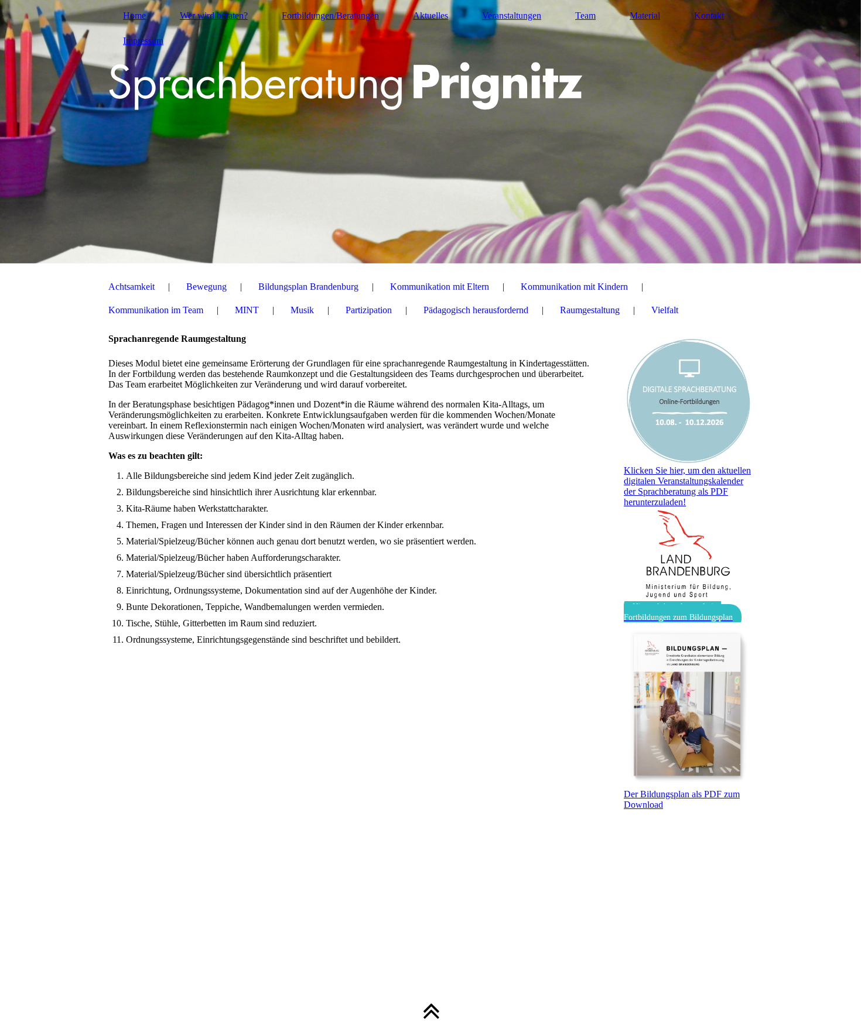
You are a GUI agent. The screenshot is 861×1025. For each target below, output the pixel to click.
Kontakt (709, 15)
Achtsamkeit (131, 287)
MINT (247, 310)
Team (585, 15)
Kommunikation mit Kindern (574, 287)
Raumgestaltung (590, 310)
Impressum (143, 41)
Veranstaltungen (511, 15)
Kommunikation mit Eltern (439, 287)
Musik (302, 310)
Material (645, 15)
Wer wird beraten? (214, 15)
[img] (430, 131)
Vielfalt (664, 310)
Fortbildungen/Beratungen (330, 15)
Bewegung (206, 287)
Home (134, 15)
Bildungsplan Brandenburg (308, 287)
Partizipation (369, 310)
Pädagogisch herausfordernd (475, 310)
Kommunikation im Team (155, 310)
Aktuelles (430, 15)
